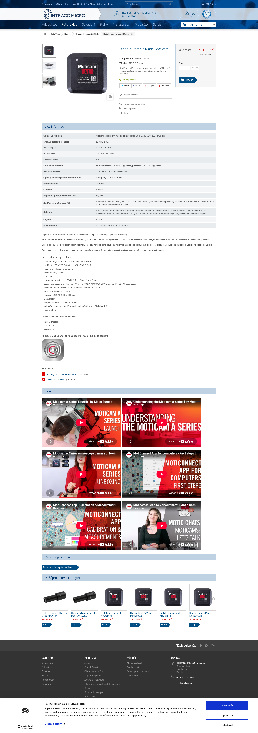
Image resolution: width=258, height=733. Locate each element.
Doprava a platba (92, 675)
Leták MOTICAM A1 (56, 379)
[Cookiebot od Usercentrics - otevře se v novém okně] (25, 727)
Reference (101, 4)
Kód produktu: (126, 58)
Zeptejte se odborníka (134, 104)
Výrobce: (124, 63)
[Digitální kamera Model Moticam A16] (202, 597)
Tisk (126, 113)
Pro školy (90, 4)
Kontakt (81, 4)
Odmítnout (227, 725)
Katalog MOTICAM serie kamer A (62, 374)
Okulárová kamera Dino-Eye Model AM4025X (84, 614)
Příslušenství (121, 24)
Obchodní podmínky (66, 4)
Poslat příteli (130, 108)
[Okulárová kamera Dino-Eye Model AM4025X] (84, 597)
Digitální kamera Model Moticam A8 (111, 614)
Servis (157, 24)
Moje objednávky (135, 663)
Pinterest (164, 86)
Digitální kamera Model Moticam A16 (200, 614)
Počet (181, 63)
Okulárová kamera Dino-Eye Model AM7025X (55, 614)
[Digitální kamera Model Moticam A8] (114, 597)
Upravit (225, 715)
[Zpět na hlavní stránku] (45, 34)
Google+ (150, 86)
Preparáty (142, 24)
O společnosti (48, 4)
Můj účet (132, 658)
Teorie (111, 4)
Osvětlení (88, 24)
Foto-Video (69, 24)
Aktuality (88, 663)
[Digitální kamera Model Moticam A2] (143, 597)
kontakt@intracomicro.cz (188, 683)
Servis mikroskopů (93, 692)
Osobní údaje (133, 667)
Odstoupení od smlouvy (138, 671)
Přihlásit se (132, 675)
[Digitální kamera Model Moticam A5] (173, 597)
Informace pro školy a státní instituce (102, 684)
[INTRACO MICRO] (70, 14)
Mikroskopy (49, 24)
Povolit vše (227, 705)
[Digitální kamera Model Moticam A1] (49, 51)
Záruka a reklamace (94, 679)
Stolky (103, 24)
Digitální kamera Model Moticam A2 (141, 614)
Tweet (126, 86)
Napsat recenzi (130, 94)
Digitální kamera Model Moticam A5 (171, 614)
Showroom (89, 688)
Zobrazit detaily (53, 724)
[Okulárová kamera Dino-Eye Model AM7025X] (55, 597)
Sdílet (137, 86)
